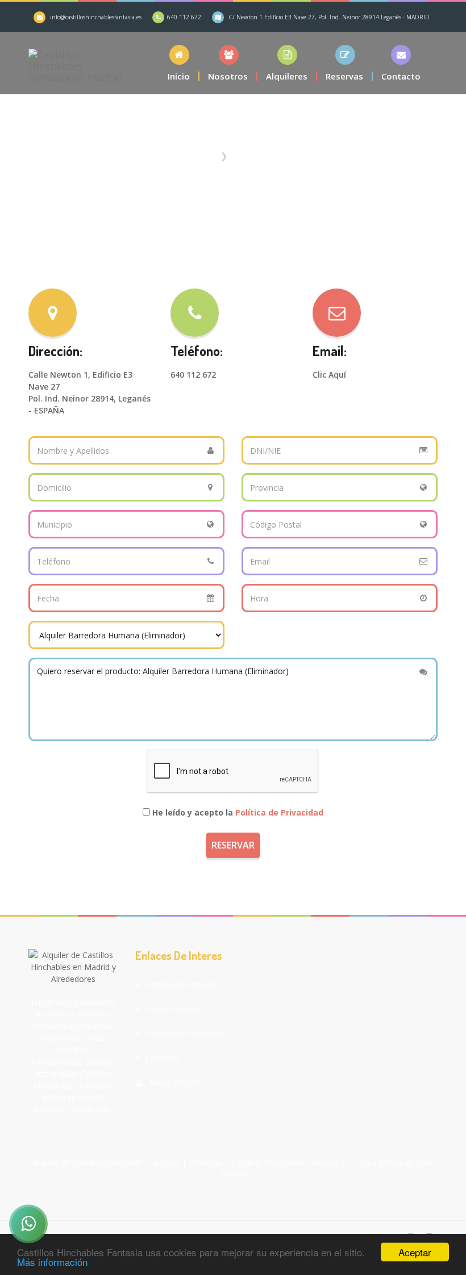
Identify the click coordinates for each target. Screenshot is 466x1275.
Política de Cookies (180, 984)
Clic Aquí (329, 374)
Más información (52, 1262)
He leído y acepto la (237, 812)
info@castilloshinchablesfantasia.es (96, 17)
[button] (287, 63)
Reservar (233, 845)
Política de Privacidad (279, 812)
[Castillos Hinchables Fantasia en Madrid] (75, 63)
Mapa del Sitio (175, 1082)
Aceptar (414, 1252)
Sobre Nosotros (175, 1009)
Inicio (205, 155)
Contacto (162, 1057)
